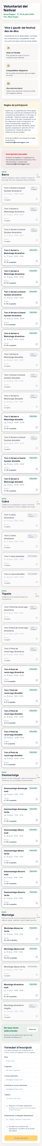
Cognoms (8, 1066)
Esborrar (32, 1029)
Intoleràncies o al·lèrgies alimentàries (18, 1115)
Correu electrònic (11, 1076)
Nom (6, 1057)
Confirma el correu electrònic (15, 1085)
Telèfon (7, 1095)
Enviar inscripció (21, 1138)
